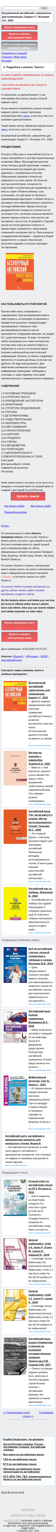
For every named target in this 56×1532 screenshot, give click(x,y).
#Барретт (18, 656)
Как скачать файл (14, 506)
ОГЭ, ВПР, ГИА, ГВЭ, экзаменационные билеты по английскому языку (27, 1478)
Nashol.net (12, 1520)
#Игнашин (32, 656)
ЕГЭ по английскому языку (20, 1464)
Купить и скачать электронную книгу (19, 36)
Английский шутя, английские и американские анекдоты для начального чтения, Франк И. (24, 1140)
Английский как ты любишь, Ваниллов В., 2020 (40, 892)
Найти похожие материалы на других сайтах (19, 46)
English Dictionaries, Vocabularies (23, 1439)
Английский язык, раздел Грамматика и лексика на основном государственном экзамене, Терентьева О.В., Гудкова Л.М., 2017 (40, 1351)
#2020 (43, 656)
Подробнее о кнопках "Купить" (25, 67)
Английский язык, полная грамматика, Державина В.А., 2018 (39, 1018)
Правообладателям (15, 512)
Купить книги (28, 496)
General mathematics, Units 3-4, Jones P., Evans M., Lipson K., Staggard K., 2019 (40, 1247)
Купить (5, 526)
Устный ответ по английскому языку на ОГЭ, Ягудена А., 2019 (40, 1187)
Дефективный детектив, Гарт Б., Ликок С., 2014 (39, 1081)
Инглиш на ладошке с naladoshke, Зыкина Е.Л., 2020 (39, 758)
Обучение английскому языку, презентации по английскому (22, 1470)
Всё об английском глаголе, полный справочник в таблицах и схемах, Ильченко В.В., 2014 (40, 956)
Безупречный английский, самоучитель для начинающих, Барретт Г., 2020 (39, 690)
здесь (26, 116)
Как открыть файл (40, 506)
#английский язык (11, 660)
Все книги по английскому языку (23, 1454)
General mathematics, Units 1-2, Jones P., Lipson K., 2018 (40, 1297)
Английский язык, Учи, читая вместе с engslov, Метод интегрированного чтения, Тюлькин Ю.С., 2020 (40, 820)
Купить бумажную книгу (20, 27)
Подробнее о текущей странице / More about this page (14, 57)
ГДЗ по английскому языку (20, 1459)
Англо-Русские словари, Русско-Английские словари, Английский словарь (24, 1447)
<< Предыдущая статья (16, 1412)
